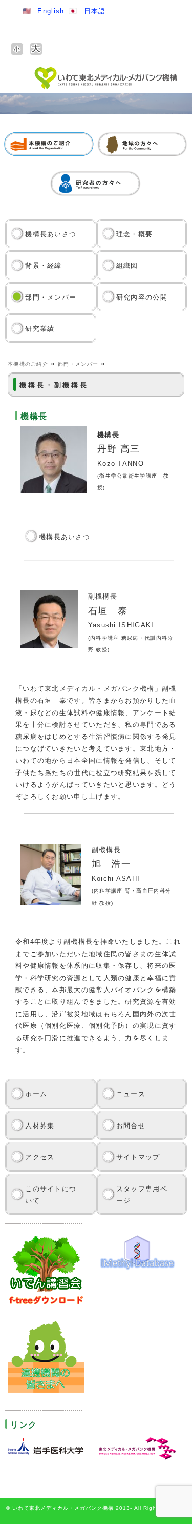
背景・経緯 (43, 265)
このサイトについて (50, 1194)
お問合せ (130, 1126)
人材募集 (39, 1126)
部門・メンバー (50, 297)
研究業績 (39, 328)
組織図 (127, 265)
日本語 (95, 11)
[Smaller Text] (17, 49)
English (50, 11)
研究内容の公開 (141, 297)
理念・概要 (134, 234)
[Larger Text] (36, 49)
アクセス (39, 1157)
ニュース (130, 1094)
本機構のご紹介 (28, 364)
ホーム (36, 1094)
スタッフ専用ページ (141, 1194)
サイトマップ (138, 1157)
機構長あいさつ (50, 234)
